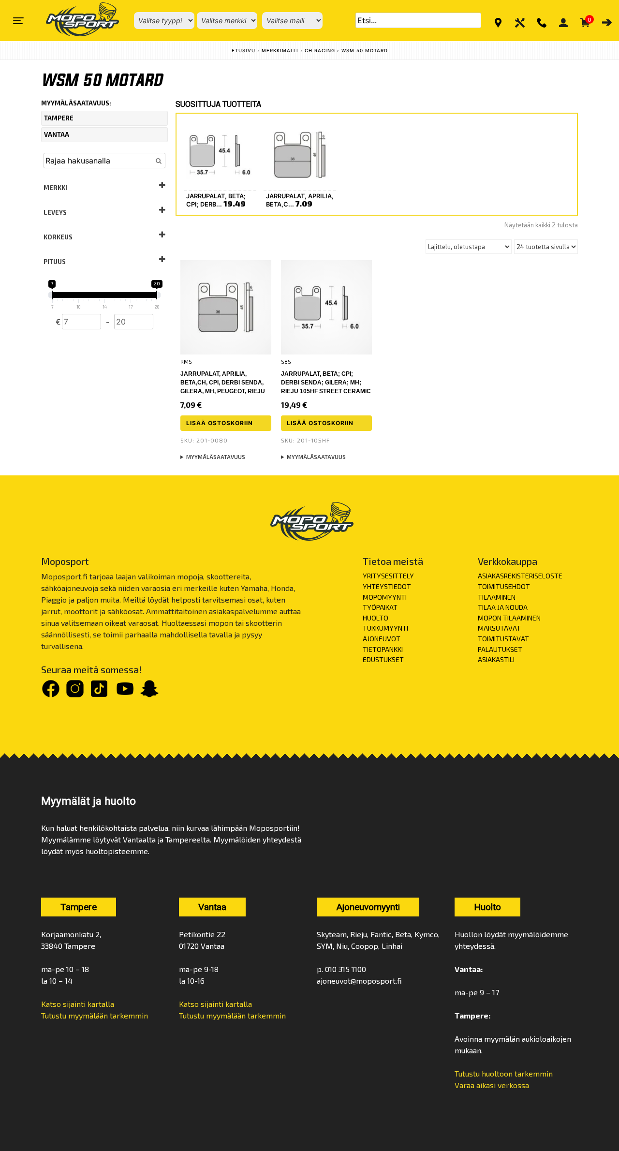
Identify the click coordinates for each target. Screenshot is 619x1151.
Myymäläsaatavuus (215, 457)
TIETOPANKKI (383, 649)
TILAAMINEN (497, 597)
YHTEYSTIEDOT (387, 586)
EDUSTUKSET (383, 659)
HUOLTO (375, 618)
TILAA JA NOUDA (503, 607)
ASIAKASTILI (496, 659)
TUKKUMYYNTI (385, 628)
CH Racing (320, 50)
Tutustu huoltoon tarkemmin (504, 1073)
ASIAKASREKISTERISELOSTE (520, 576)
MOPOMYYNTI (385, 597)
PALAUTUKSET (500, 649)
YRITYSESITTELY (388, 576)
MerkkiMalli (280, 50)
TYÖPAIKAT (380, 607)
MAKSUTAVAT (499, 628)
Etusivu (243, 50)
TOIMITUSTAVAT (503, 639)
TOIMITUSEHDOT (504, 586)
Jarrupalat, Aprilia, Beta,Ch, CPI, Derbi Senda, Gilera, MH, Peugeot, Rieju (222, 382)
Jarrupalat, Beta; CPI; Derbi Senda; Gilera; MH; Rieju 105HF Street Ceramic (326, 382)
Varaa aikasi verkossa (492, 1085)
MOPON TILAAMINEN (509, 618)
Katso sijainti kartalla (77, 1003)
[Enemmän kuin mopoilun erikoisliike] (74, 20)
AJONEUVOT (381, 639)
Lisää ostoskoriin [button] (219, 423)
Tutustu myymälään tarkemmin (94, 1015)
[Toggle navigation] (18, 21)
